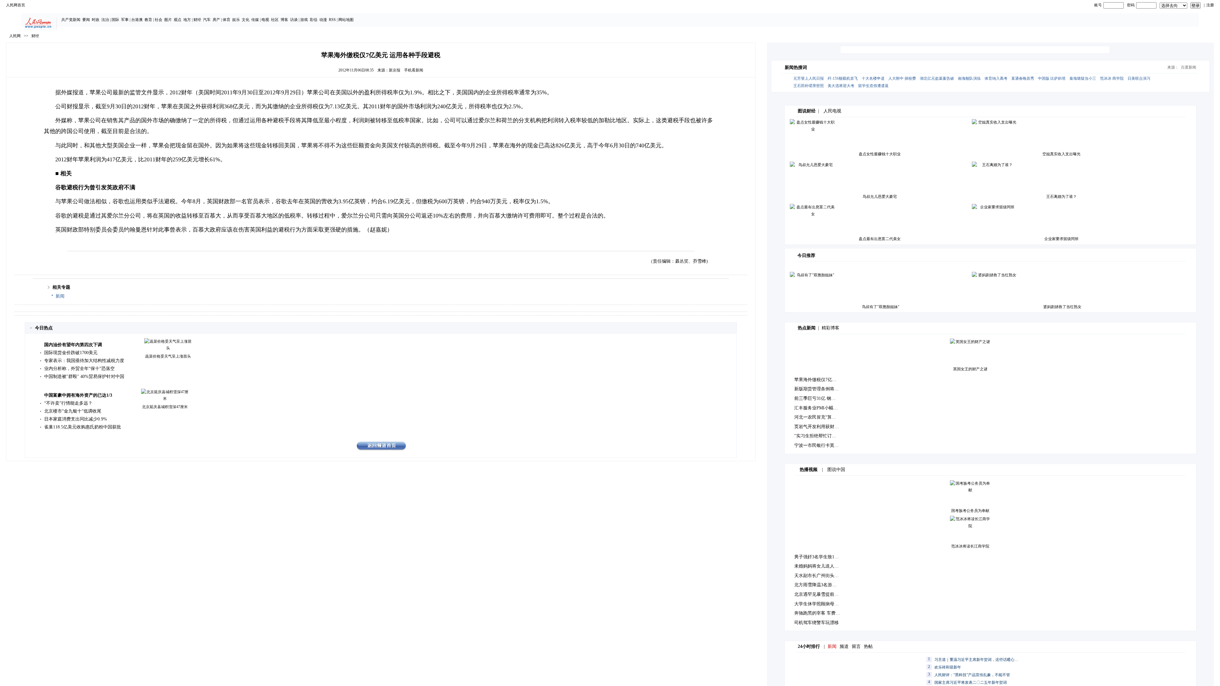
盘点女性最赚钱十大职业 (880, 154)
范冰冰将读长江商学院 (970, 546)
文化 (245, 19)
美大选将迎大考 (841, 86)
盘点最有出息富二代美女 (880, 239)
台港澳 (137, 19)
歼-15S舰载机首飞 (843, 78)
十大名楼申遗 (873, 78)
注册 (1210, 5)
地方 (187, 19)
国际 (115, 19)
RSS (332, 19)
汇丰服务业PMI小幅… (816, 408)
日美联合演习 (1139, 78)
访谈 (294, 19)
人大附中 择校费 (902, 78)
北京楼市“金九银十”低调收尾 (72, 411)
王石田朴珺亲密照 (808, 86)
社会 (158, 19)
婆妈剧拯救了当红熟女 (1062, 307)
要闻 (86, 19)
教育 (148, 19)
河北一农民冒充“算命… (817, 417)
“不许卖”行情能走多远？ (68, 403)
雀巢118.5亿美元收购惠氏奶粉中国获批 (82, 427)
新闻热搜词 (796, 67)
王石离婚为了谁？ (1061, 196)
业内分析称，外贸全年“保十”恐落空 (79, 368)
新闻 (60, 296)
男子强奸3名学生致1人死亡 (821, 557)
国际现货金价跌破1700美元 (71, 352)
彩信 (313, 19)
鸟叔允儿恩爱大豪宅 (880, 196)
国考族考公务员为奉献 (970, 510)
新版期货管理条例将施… (818, 389)
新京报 (394, 70)
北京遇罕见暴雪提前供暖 (818, 594)
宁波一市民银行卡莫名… (818, 445)
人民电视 (832, 111)
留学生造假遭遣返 (873, 86)
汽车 (207, 19)
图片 (168, 19)
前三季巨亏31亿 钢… (815, 398)
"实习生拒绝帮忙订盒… (817, 436)
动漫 (323, 19)
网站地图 (346, 19)
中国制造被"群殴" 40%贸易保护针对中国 (84, 376)
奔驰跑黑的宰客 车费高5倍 (820, 613)
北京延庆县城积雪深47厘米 (165, 407)
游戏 (304, 19)
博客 (284, 19)
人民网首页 (15, 5)
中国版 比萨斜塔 (1052, 78)
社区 (275, 19)
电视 (265, 19)
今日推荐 (806, 255)
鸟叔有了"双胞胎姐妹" (880, 307)
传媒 (255, 19)
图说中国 (836, 469)
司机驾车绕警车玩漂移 (816, 622)
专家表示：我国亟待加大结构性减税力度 (84, 360)
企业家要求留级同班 (1061, 239)
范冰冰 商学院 (1112, 78)
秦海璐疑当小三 (1082, 78)
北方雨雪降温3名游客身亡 (819, 584)
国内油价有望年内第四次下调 (73, 344)
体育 (226, 19)
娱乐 (236, 19)
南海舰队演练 (969, 78)
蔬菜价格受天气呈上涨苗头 (168, 356)
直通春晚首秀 (1022, 78)
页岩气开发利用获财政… (818, 426)
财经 (197, 19)
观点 (177, 19)
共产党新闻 (70, 19)
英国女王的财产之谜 (970, 369)
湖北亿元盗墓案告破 (937, 78)
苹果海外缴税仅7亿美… (817, 379)
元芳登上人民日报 (808, 78)
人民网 (15, 36)
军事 (125, 19)
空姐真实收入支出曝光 (1061, 154)
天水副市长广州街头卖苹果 (821, 575)
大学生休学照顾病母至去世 (821, 604)
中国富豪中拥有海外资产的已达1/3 (78, 395)
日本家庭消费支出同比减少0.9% (75, 419)
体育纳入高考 (996, 78)
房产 (216, 19)
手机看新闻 (413, 70)
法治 (105, 19)
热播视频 (808, 469)
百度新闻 (1188, 67)
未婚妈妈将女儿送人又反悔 (821, 566)
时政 (95, 19)
